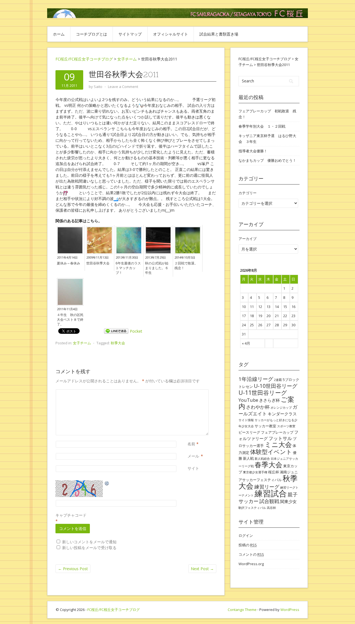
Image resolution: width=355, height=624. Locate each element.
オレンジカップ (281, 408)
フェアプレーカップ (277, 432)
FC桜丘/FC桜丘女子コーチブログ (84, 59)
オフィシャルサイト (170, 34)
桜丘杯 (273, 471)
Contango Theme (242, 609)
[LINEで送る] (116, 331)
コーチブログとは (91, 34)
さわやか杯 (258, 407)
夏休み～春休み (68, 263)
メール (193, 456)
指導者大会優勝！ (253, 150)
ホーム (59, 34)
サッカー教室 (265, 425)
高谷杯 (271, 508)
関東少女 (288, 501)
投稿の (248, 544)
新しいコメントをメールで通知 (89, 541)
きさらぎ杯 (269, 400)
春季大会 (268, 464)
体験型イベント (271, 452)
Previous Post (73, 568)
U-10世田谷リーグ (275, 386)
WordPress (289, 609)
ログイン (246, 535)
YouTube (248, 400)
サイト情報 (246, 420)
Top (342, 611)
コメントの (251, 554)
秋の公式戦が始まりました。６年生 (156, 268)
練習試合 (271, 493)
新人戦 (248, 458)
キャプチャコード (71, 515)
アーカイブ (248, 238)
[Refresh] (107, 483)
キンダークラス (282, 413)
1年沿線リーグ (256, 378)
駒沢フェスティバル (252, 508)
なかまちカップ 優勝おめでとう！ (267, 160)
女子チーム (82, 342)
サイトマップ (130, 34)
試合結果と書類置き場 (218, 34)
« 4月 (246, 343)
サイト (193, 468)
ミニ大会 (278, 444)
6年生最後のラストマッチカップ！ (128, 268)
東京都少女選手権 (255, 472)
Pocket (136, 331)
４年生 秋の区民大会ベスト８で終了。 (70, 319)
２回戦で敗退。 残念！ (187, 265)
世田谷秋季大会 (98, 263)
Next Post (202, 568)
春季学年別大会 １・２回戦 (262, 126)
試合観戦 (269, 501)
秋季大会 (118, 342)
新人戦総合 (262, 459)
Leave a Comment (123, 86)
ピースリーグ (249, 432)
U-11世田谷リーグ (263, 392)
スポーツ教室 (286, 426)
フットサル (280, 438)
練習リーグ (266, 486)
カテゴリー (248, 192)
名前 (191, 443)
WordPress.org (251, 563)
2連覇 (278, 380)
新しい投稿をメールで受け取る (89, 547)
